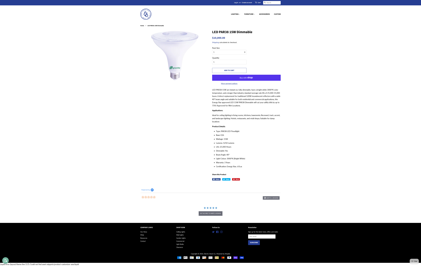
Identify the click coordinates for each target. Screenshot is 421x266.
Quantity (215, 58)
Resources (143, 238)
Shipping (215, 42)
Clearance (179, 247)
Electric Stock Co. (210, 254)
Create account (247, 3)
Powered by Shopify (223, 254)
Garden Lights (181, 238)
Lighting (235, 14)
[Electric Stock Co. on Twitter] (213, 232)
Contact (143, 241)
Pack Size (216, 48)
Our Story (143, 232)
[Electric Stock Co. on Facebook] (217, 232)
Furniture (249, 14)
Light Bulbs (180, 244)
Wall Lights (180, 235)
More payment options (229, 83)
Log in (236, 3)
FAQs (142, 235)
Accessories (264, 14)
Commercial (180, 241)
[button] (271, 198)
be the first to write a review (210, 213)
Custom (277, 14)
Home (142, 26)
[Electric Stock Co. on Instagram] (221, 232)
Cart (259, 3)
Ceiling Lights (180, 232)
